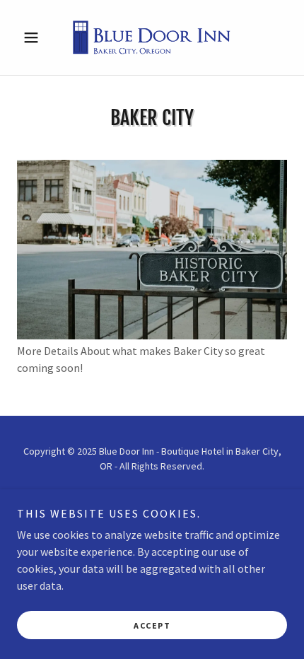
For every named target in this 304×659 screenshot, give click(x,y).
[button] (37, 37)
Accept (152, 625)
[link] (152, 37)
